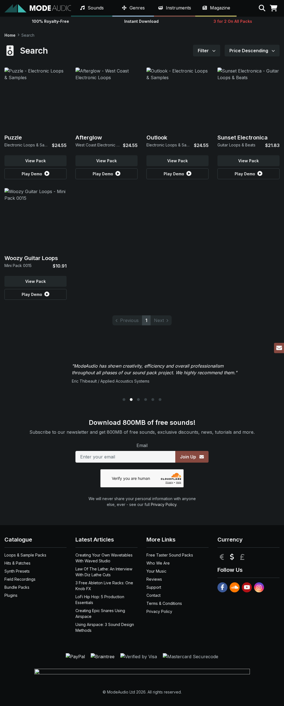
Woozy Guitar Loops (31, 258)
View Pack (35, 160)
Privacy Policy (163, 504)
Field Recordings (20, 579)
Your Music (156, 571)
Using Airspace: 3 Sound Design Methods (104, 627)
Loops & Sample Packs (25, 555)
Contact (153, 595)
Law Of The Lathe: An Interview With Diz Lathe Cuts (103, 572)
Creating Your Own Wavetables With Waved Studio (104, 558)
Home (10, 35)
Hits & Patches (17, 563)
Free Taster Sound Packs (169, 555)
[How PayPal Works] (76, 656)
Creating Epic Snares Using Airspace (100, 613)
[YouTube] (247, 587)
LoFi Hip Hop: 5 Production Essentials (99, 599)
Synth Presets (17, 571)
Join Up (188, 457)
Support (153, 587)
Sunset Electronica (242, 137)
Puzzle (13, 137)
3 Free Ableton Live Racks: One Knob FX (104, 585)
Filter (204, 50)
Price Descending (249, 50)
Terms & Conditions (164, 603)
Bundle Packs (16, 587)
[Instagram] (259, 587)
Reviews (154, 579)
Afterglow (88, 137)
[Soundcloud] (235, 587)
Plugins (10, 595)
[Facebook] (222, 587)
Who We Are (158, 563)
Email (142, 445)
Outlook (156, 137)
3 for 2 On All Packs (233, 21)
